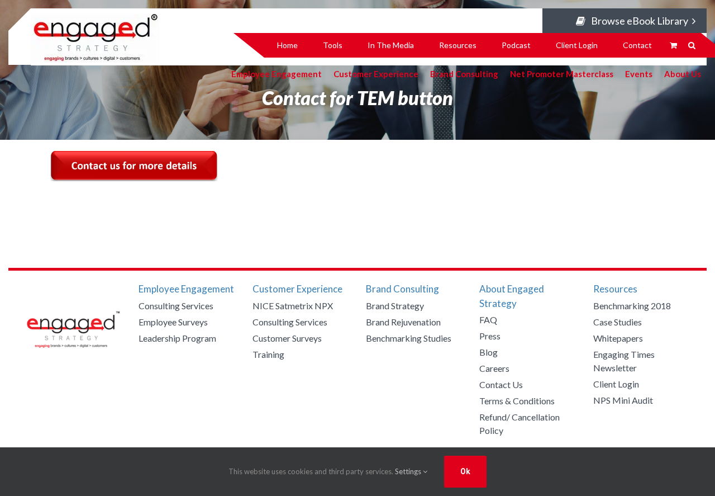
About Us (682, 73)
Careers (494, 368)
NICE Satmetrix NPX (292, 305)
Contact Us (501, 384)
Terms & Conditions (517, 400)
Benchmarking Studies (408, 338)
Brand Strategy (395, 305)
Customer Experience (375, 73)
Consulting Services (176, 305)
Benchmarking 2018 (632, 305)
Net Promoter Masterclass (561, 73)
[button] (692, 45)
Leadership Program (177, 338)
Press (489, 335)
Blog (488, 352)
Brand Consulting (464, 73)
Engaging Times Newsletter (624, 361)
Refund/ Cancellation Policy (519, 424)
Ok (465, 471)
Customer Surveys (287, 338)
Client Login (616, 384)
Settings (409, 471)
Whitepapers (618, 338)
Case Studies (617, 322)
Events (638, 73)
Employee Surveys (173, 322)
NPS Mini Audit (623, 400)
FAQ (488, 319)
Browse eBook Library (639, 21)
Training (268, 354)
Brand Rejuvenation (403, 322)
